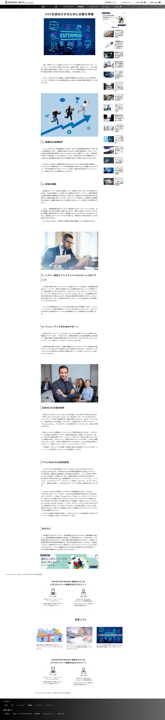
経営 (43, 7)
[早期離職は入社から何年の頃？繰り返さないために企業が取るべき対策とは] (109, 45)
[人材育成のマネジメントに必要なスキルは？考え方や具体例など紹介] (109, 34)
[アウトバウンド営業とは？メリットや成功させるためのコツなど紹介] (109, 107)
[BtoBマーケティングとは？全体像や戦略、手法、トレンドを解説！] (109, 150)
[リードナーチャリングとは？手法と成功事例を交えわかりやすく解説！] (109, 170)
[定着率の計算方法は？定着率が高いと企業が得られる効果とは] (109, 64)
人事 (55, 7)
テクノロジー (105, 7)
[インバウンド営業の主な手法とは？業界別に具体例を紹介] (109, 97)
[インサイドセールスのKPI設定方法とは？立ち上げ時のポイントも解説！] (109, 128)
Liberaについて (126, 2)
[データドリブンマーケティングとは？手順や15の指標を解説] (109, 160)
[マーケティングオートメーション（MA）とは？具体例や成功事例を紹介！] (109, 181)
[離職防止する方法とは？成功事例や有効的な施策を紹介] (109, 55)
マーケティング (68, 7)
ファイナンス (93, 7)
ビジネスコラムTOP (11, 574)
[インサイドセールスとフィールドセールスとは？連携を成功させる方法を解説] (109, 86)
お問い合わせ (154, 2)
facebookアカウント (48, 713)
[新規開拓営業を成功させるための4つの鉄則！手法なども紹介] (109, 117)
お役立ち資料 (139, 2)
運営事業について (110, 2)
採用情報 (37, 713)
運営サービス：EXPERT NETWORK (22, 713)
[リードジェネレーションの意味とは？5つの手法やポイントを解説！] (109, 139)
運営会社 (7, 713)
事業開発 (80, 7)
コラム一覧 (118, 7)
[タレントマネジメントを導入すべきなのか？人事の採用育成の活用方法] (109, 74)
